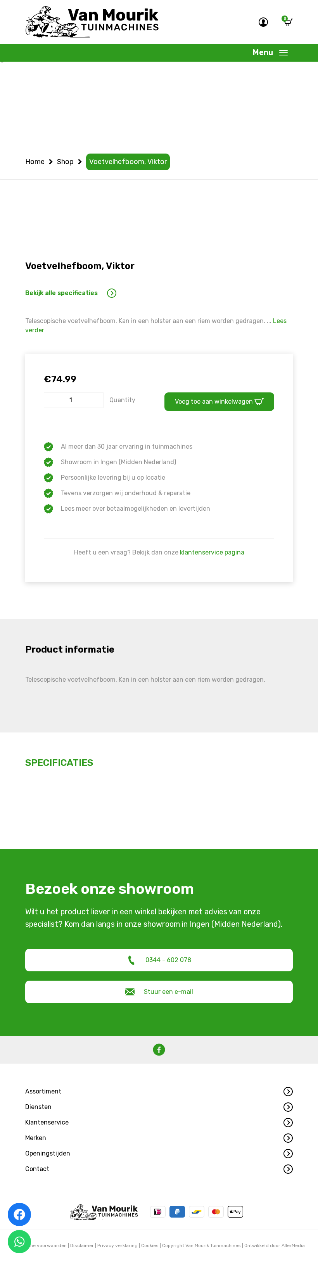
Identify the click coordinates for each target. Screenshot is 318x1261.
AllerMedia (293, 1245)
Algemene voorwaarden (40, 1245)
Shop (65, 161)
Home (35, 161)
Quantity (122, 400)
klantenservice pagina (212, 552)
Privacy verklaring (117, 1245)
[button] (159, 1091)
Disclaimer (82, 1245)
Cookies (150, 1245)
